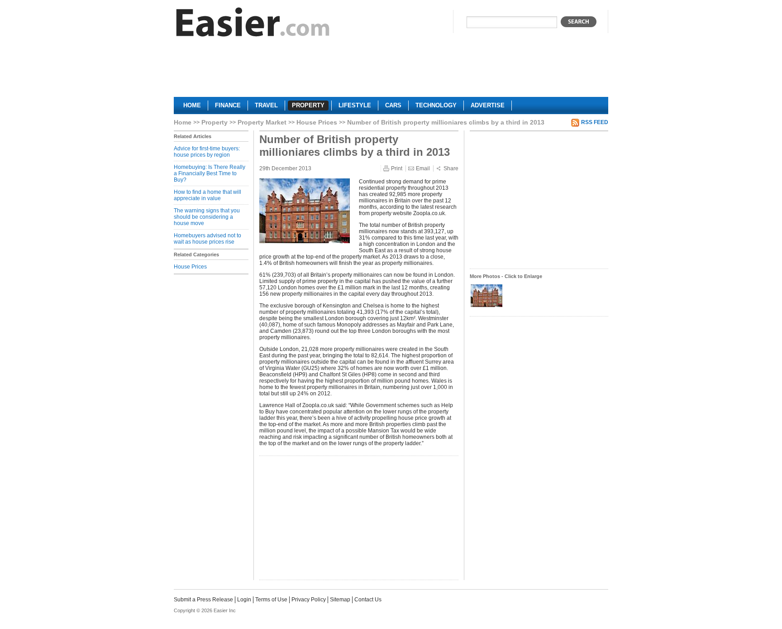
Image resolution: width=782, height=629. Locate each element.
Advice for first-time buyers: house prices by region (207, 151)
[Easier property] (253, 24)
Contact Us (367, 599)
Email (423, 168)
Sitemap (340, 599)
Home (182, 122)
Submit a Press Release (203, 599)
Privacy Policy (308, 599)
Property (214, 122)
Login (244, 599)
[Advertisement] (391, 70)
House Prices (316, 122)
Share (450, 168)
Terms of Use (271, 599)
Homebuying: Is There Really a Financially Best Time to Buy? (209, 173)
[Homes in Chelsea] (486, 306)
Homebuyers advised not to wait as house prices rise (207, 238)
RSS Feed (594, 122)
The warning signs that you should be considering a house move (207, 216)
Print (396, 168)
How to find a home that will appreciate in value (207, 195)
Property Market (262, 122)
